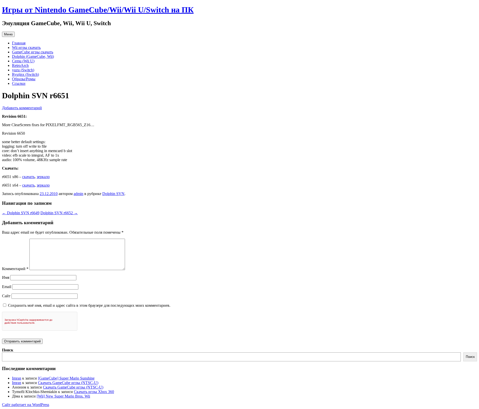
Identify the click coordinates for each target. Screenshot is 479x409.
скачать (28, 177)
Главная (18, 43)
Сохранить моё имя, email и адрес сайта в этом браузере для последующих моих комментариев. (89, 305)
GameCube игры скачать (32, 52)
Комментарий (15, 269)
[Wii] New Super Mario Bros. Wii (63, 396)
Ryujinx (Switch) (25, 74)
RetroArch (20, 65)
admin (78, 194)
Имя (5, 277)
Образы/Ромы (23, 79)
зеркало (43, 177)
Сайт (6, 296)
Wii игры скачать (26, 47)
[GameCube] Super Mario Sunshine (66, 378)
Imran (16, 378)
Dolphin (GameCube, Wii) (33, 56)
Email (6, 287)
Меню (8, 34)
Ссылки (18, 83)
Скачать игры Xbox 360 (94, 392)
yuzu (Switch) (23, 70)
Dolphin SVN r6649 (20, 213)
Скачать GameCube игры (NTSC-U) (68, 383)
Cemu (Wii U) (23, 61)
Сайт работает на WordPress (25, 405)
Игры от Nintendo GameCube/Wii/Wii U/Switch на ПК (98, 9)
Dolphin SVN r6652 (59, 213)
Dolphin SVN (113, 194)
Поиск (7, 350)
